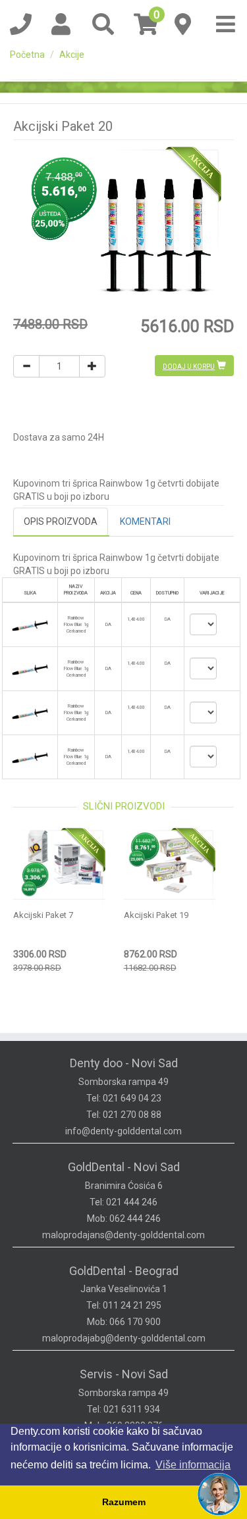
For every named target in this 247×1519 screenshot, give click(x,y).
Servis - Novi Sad (124, 1374)
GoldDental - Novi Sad (124, 1167)
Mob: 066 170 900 (124, 1321)
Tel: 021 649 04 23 (123, 1098)
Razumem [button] (124, 1502)
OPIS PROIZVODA (60, 521)
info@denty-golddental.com (123, 1131)
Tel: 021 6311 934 (123, 1409)
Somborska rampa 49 (123, 1081)
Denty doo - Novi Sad (124, 1063)
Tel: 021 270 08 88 (123, 1114)
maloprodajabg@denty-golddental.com (124, 1338)
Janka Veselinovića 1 (123, 1289)
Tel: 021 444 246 (123, 1202)
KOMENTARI (145, 521)
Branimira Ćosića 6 (124, 1185)
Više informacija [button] (193, 1464)
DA (168, 619)
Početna (27, 54)
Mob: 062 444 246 (124, 1218)
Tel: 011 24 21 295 (123, 1305)
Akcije (71, 54)
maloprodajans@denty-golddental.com (123, 1235)
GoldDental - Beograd (123, 1271)
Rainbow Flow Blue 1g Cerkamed (76, 624)
